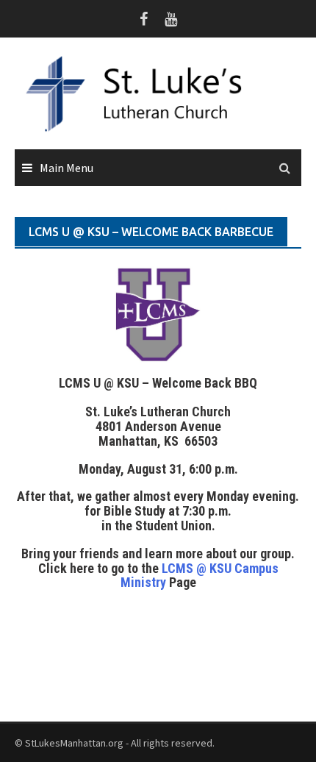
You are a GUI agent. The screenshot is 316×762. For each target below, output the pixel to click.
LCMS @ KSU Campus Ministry (200, 575)
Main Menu (66, 167)
